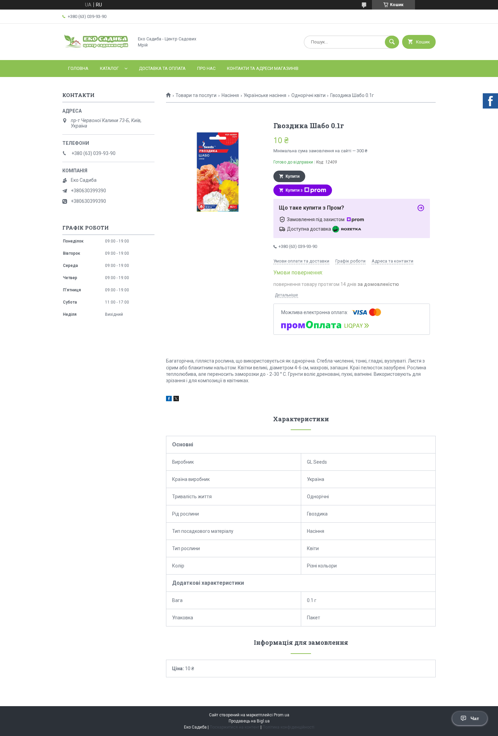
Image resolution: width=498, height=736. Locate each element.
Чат (475, 718)
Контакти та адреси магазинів (262, 68)
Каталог (109, 68)
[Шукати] (392, 42)
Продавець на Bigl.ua (249, 721)
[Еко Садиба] (96, 51)
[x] (176, 399)
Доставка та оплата (162, 68)
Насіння (230, 95)
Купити (292, 176)
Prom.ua (281, 715)
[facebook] (169, 399)
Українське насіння (265, 95)
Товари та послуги (195, 95)
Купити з (294, 190)
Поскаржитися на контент (235, 727)
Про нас (206, 68)
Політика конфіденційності (288, 727)
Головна (78, 68)
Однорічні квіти (308, 95)
